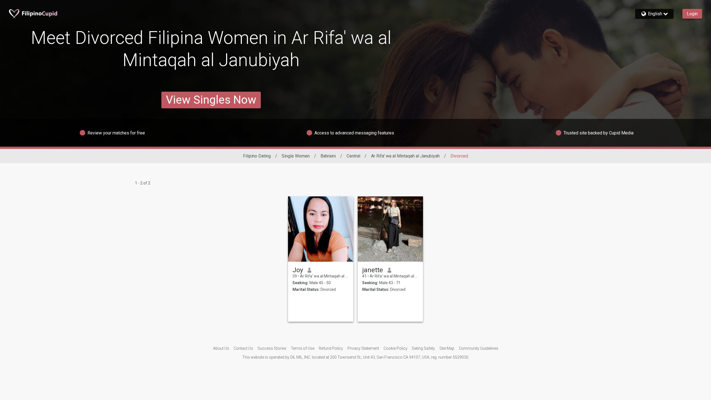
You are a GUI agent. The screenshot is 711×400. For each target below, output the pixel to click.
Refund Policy (331, 348)
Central (353, 156)
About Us (221, 348)
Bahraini (328, 156)
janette (372, 270)
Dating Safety (423, 348)
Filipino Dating (257, 156)
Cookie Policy (395, 348)
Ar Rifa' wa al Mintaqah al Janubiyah (405, 156)
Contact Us (243, 348)
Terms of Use (302, 348)
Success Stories (271, 348)
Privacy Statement (363, 348)
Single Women (296, 156)
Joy (297, 270)
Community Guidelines (478, 348)
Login (692, 13)
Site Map (446, 348)
